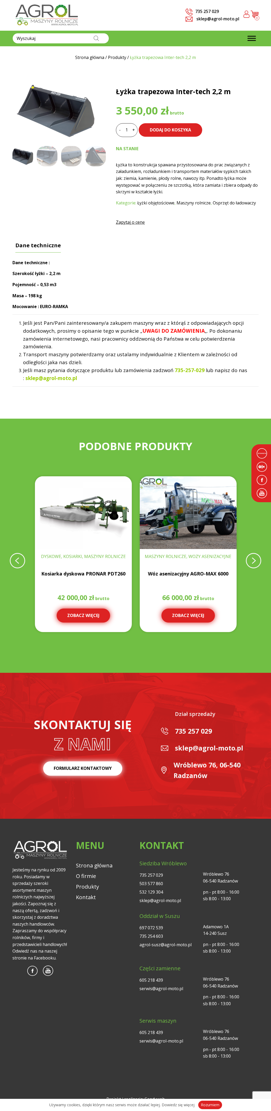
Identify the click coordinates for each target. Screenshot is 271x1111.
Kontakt (86, 897)
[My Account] (246, 15)
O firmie (86, 876)
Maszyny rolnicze (194, 203)
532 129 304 (151, 892)
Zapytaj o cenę (130, 222)
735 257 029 (193, 730)
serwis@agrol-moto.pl (161, 988)
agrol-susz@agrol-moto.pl (165, 945)
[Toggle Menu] (251, 38)
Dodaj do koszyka (170, 130)
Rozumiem (210, 1104)
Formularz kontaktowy (83, 768)
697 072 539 (151, 928)
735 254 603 (151, 936)
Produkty (87, 886)
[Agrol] (46, 15)
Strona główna (94, 865)
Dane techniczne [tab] (38, 245)
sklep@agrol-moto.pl (217, 19)
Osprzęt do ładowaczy (234, 203)
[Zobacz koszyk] (255, 16)
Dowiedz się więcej (178, 1104)
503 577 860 (151, 883)
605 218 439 (151, 980)
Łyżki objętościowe (155, 203)
